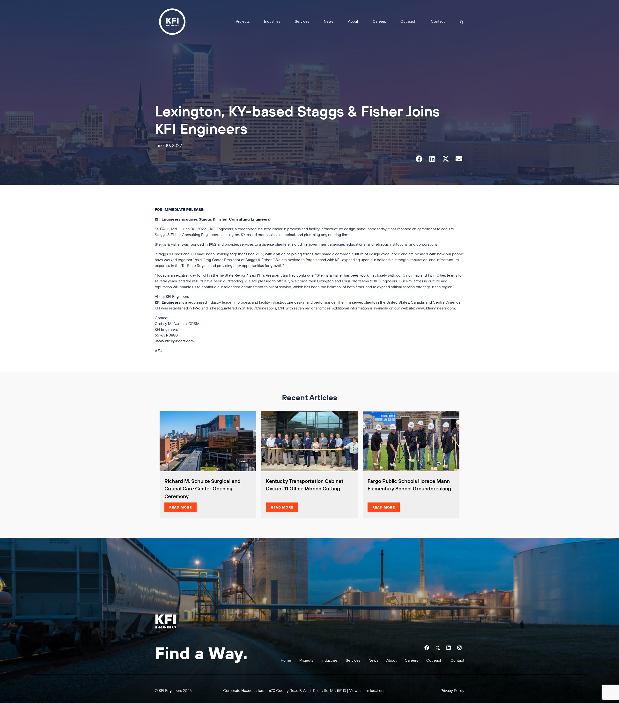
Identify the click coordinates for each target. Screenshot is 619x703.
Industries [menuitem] (272, 21)
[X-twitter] (437, 648)
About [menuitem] (353, 21)
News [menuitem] (328, 21)
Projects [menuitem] (243, 21)
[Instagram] (459, 648)
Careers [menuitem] (379, 21)
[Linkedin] (448, 648)
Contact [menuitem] (438, 21)
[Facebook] (427, 648)
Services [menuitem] (302, 21)
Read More (180, 507)
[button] (462, 22)
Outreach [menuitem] (408, 21)
